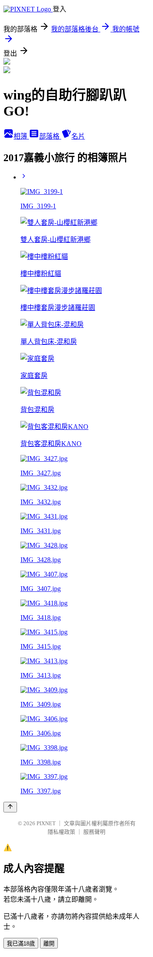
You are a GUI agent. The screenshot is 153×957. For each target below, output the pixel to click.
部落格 (50, 136)
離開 (48, 943)
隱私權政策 (61, 832)
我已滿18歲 (21, 943)
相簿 (21, 136)
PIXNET (46, 823)
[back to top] (10, 807)
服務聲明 (94, 832)
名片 (78, 136)
